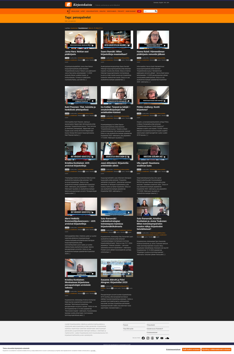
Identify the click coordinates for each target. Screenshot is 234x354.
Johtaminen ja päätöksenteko (157, 233)
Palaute (125, 325)
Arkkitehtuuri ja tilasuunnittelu (85, 58)
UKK (168, 2)
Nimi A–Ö (92, 28)
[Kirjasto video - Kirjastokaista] (68, 4)
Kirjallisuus (75, 11)
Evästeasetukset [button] (152, 332)
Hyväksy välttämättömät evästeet (216, 349)
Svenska (156, 2)
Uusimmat (74, 28)
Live (139, 11)
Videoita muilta (111, 11)
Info (165, 2)
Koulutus (102, 11)
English (161, 2)
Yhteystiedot (151, 325)
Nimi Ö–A (99, 28)
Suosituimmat (83, 28)
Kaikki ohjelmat (131, 11)
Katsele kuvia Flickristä (154, 329)
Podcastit (121, 11)
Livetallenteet (73, 60)
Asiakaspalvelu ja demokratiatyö (145, 235)
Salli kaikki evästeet (191, 349)
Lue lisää (92, 350)
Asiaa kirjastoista (92, 11)
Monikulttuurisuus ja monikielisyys (87, 291)
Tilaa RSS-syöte (128, 329)
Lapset (83, 11)
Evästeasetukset (173, 349)
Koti (68, 11)
